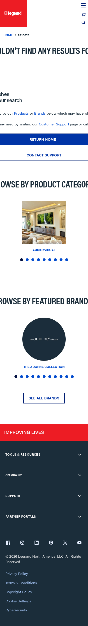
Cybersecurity (16, 610)
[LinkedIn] (36, 543)
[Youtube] (79, 543)
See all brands (44, 398)
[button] (21, 259)
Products (21, 113)
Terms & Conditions (21, 583)
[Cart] (83, 14)
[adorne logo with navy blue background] (44, 340)
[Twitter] (65, 543)
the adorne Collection (44, 366)
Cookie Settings (18, 601)
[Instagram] (22, 543)
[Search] (83, 22)
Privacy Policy (16, 573)
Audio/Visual (44, 249)
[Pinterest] (51, 543)
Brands (40, 113)
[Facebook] (8, 543)
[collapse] (80, 454)
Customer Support (54, 124)
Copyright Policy (18, 592)
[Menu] (83, 5)
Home (8, 35)
